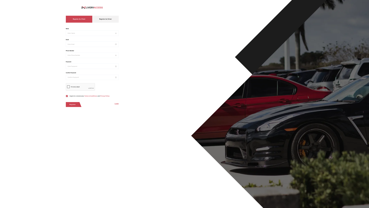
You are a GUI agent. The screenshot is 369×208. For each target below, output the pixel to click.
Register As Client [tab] (79, 19)
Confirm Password (71, 72)
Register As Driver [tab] (105, 19)
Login (117, 104)
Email (67, 39)
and (89, 96)
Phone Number (70, 50)
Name (67, 28)
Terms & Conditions (90, 96)
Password (68, 61)
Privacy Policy (105, 96)
